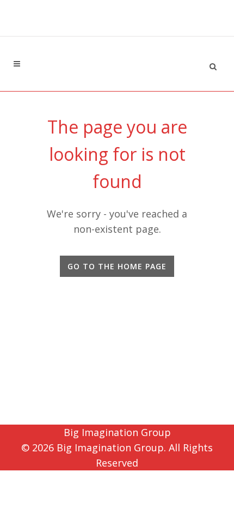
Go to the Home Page (117, 266)
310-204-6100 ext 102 (117, 26)
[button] (212, 64)
